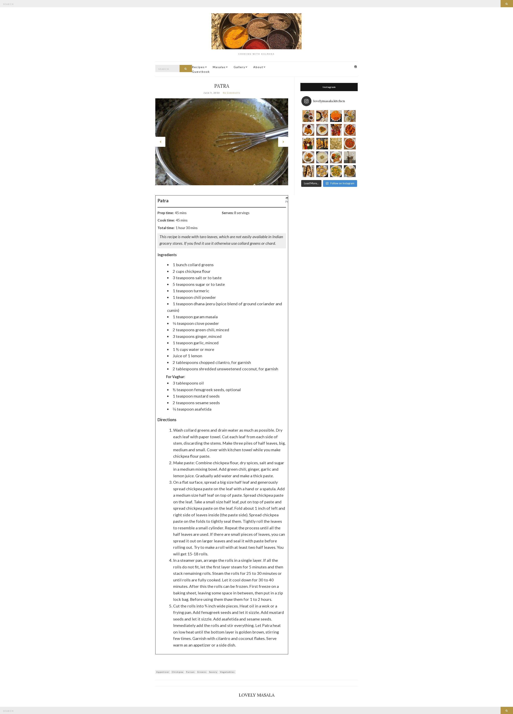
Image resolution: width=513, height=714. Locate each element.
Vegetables (227, 672)
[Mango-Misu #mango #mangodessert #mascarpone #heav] (336, 144)
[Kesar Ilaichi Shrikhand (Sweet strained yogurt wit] (322, 157)
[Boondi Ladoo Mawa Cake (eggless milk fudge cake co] (336, 116)
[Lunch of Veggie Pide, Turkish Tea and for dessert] (308, 171)
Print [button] (288, 201)
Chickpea (178, 672)
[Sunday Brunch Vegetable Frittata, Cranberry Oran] (322, 116)
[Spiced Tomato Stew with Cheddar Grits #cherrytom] (322, 130)
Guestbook (201, 71)
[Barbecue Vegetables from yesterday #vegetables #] (336, 130)
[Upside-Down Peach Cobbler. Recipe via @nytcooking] (350, 130)
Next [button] (283, 142)
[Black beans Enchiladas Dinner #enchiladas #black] (336, 157)
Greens (202, 672)
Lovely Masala (257, 695)
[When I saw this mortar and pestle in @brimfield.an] (350, 157)
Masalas (219, 67)
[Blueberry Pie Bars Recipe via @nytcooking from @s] (322, 171)
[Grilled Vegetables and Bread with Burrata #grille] (308, 144)
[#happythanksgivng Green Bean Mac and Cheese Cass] (308, 116)
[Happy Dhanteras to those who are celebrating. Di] (350, 116)
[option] (221, 141)
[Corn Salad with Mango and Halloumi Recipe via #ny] (336, 171)
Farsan (190, 672)
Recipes (198, 67)
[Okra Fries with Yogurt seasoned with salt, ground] (350, 171)
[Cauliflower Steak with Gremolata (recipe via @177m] (308, 157)
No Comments (231, 93)
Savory (213, 672)
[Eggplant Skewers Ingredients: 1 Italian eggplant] (322, 144)
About (258, 67)
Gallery (239, 67)
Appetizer (162, 672)
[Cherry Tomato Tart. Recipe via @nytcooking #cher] (350, 144)
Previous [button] (160, 142)
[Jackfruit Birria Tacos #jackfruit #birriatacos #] (308, 130)
